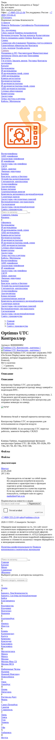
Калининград (7, 633)
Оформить (6, 222)
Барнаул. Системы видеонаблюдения (19, 595)
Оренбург (5, 684)
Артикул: (5, 345)
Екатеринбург (8, 618)
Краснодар (6, 641)
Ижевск (5, 623)
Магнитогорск (8, 651)
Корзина (5, 217)
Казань (4, 631)
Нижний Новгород (10, 674)
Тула (3, 720)
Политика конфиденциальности (16, 547)
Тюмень (5, 722)
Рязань (4, 699)
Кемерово (5, 638)
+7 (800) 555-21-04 (16, 12)
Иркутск (5, 626)
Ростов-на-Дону (8, 697)
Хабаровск (6, 732)
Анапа (4, 588)
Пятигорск (6, 692)
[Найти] (29, 212)
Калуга (4, 636)
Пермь (4, 689)
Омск (3, 682)
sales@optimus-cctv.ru (29, 517)
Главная (5, 562)
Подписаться (34, 504)
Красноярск (6, 644)
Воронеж (5, 613)
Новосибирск (7, 677)
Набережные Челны (10, 669)
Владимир (6, 608)
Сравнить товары (9, 215)
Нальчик (5, 671)
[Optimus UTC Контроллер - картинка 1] (21, 347)
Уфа (3, 727)
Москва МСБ (7, 664)
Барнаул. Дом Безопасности (14, 593)
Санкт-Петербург (9, 704)
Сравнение (6, 570)
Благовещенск (8, 600)
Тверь (4, 715)
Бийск (4, 598)
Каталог (5, 565)
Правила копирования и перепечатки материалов (21, 548)
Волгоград (6, 611)
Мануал (5, 468)
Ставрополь (7, 709)
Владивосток (7, 606)
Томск (4, 717)
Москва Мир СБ (9, 661)
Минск (4, 654)
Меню (4, 567)
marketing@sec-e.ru (16, 496)
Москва (4, 659)
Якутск (4, 737)
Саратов (5, 707)
